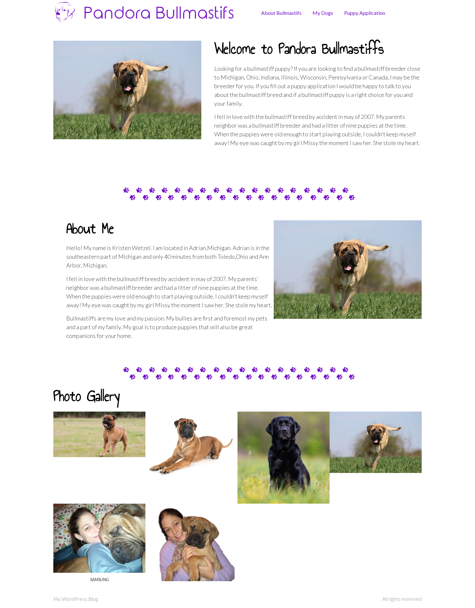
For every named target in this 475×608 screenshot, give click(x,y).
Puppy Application (364, 13)
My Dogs (322, 13)
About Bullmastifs (281, 13)
